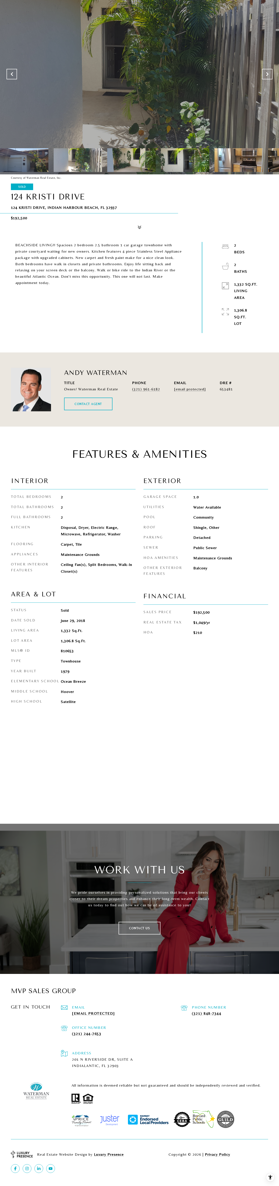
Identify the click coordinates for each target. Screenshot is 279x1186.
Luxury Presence (109, 1154)
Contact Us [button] (139, 928)
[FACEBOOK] (15, 1168)
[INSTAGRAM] (27, 1168)
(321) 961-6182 (146, 389)
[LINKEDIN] (38, 1168)
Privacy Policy (217, 1154)
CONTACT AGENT (88, 404)
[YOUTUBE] (50, 1168)
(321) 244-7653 (86, 1033)
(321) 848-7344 (206, 1013)
